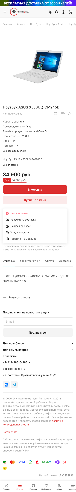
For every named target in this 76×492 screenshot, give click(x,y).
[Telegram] (14, 384)
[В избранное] (55, 114)
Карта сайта (10, 431)
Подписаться (38, 332)
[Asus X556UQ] (38, 66)
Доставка (65, 260)
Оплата (49, 260)
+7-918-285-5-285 (15, 362)
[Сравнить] (63, 114)
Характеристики (30, 260)
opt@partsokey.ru (14, 368)
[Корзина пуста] (70, 12)
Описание (9, 260)
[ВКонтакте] (6, 384)
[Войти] (63, 12)
